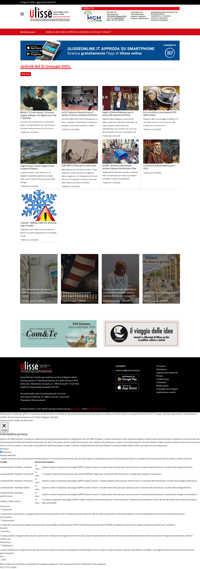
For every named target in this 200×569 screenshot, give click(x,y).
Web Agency (76, 408)
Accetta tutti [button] (27, 420)
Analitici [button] (4, 528)
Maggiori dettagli (50, 417)
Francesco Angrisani (28, 301)
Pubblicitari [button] (5, 542)
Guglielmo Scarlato (69, 301)
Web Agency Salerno (96, 408)
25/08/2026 (41, 301)
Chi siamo (161, 366)
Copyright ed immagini (167, 389)
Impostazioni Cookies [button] (10, 420)
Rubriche (25, 74)
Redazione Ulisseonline (111, 301)
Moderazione (162, 385)
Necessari (6, 452)
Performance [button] (6, 517)
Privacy (159, 375)
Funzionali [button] (5, 506)
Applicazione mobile (166, 392)
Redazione (161, 369)
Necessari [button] (4, 448)
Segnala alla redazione (167, 372)
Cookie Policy (162, 379)
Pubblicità (161, 382)
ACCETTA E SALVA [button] (8, 567)
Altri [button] (2, 556)
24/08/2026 (81, 301)
